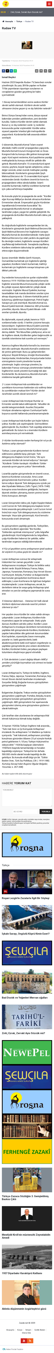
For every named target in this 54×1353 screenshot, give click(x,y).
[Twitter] (7, 70)
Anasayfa (9, 21)
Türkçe (19, 21)
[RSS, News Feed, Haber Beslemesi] (30, 1340)
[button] (41, 70)
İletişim (28, 1330)
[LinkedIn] (11, 70)
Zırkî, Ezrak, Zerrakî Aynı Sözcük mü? (26, 12)
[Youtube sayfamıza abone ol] (24, 1340)
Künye (19, 1330)
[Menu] (49, 4)
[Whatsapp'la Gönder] (15, 70)
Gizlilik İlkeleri (39, 1330)
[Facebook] (3, 70)
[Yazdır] (36, 70)
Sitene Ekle (26, 1333)
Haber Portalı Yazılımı (14, 1349)
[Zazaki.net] (5, 3)
